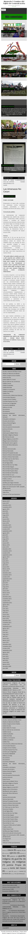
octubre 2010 (6, 648)
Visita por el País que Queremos (11, 494)
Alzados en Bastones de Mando (11, 373)
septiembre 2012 (7, 602)
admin (11, 36)
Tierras (12, 873)
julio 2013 (5, 583)
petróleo (16, 871)
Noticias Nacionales (9, 196)
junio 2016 (5, 513)
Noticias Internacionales (9, 449)
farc (5, 855)
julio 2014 (5, 559)
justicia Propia (16, 865)
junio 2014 (5, 561)
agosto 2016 (6, 509)
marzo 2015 (6, 543)
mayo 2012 (6, 610)
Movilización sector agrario (10, 443)
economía (6, 853)
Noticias (5, 447)
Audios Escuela (7, 377)
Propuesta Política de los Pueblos (12, 477)
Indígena (8, 861)
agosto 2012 (6, 604)
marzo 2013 (6, 591)
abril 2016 (5, 517)
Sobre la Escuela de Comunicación (12, 484)
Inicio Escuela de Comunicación (11, 427)
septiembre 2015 (7, 531)
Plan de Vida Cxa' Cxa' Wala (10, 465)
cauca (12, 850)
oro (6, 871)
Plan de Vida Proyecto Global (10, 469)
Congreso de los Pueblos (9, 399)
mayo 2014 (6, 563)
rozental (22, 871)
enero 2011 (6, 642)
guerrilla (20, 858)
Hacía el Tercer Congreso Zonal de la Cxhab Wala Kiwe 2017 (14, 74)
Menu (3, 9)
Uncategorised (7, 490)
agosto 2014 (6, 557)
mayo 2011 (6, 634)
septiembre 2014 (7, 555)
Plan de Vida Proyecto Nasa (10, 471)
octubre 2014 (6, 553)
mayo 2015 (6, 539)
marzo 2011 (6, 638)
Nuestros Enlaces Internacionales (12, 455)
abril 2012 (5, 612)
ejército (15, 852)
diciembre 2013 (7, 573)
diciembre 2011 (7, 620)
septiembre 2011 (7, 626)
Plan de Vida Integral (8, 467)
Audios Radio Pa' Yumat (9, 379)
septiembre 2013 (7, 579)
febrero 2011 (6, 640)
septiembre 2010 (7, 650)
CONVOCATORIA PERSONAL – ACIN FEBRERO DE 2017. (14, 58)
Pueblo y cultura (7, 479)
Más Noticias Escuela (8, 437)
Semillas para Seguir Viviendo (11, 482)
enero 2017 (6, 503)
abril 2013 (5, 589)
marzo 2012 (6, 614)
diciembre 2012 (7, 596)
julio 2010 (5, 654)
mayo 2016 (6, 515)
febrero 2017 (6, 501)
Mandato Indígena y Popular (10, 435)
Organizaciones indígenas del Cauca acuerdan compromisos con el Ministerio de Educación (14, 34)
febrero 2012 (6, 616)
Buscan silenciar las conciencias (11, 381)
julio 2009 (5, 668)
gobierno (14, 856)
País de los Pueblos (8, 461)
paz (11, 871)
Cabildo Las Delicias (8, 391)
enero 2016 (6, 523)
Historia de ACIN (7, 425)
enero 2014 (6, 571)
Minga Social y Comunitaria (10, 441)
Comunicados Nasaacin (7, 89)
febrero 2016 (6, 521)
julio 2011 (5, 630)
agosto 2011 (6, 628)
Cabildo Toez (6, 393)
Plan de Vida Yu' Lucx (8, 475)
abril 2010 (5, 660)
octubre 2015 (6, 529)
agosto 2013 (6, 581)
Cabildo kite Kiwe (7, 387)
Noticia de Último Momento (8, 31)
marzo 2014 (6, 567)
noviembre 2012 (7, 598)
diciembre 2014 (7, 549)
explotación (23, 853)
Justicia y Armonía (7, 429)
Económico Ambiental (9, 413)
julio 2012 (5, 606)
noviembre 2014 (7, 551)
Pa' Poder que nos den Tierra (11, 459)
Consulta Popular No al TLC (10, 401)
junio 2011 (5, 632)
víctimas (21, 873)
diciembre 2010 (7, 644)
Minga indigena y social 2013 (10, 439)
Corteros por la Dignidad (9, 403)
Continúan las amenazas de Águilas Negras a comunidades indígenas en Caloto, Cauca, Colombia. (14, 169)
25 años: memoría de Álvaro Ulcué (12, 371)
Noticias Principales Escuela (10, 453)
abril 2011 (5, 636)
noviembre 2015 (7, 527)
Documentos (6, 409)
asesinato (4, 850)
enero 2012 (6, 618)
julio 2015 (5, 535)
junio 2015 (5, 537)
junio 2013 (5, 585)
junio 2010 (5, 656)
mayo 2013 (6, 587)
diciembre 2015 (7, 525)
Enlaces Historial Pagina (9, 423)
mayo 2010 (6, 658)
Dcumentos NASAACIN (9, 405)
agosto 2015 (6, 533)
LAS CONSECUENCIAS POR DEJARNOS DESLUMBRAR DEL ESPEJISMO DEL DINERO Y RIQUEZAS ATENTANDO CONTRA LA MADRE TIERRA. (14, 134)
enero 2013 (6, 594)
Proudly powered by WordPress (9, 931)
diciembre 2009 (7, 666)
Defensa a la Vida (7, 407)
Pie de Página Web (8, 463)
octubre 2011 (6, 624)
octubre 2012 (6, 600)
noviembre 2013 (7, 575)
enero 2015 (6, 547)
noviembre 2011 (7, 622)
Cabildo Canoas (7, 383)
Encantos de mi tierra (8, 421)
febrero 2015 (6, 545)
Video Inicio (6, 492)
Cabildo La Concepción (9, 389)
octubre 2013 (6, 577)
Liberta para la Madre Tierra (10, 433)
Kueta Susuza (6, 431)
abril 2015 (5, 541)
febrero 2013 (6, 593)
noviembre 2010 (7, 646)
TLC (16, 873)
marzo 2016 (6, 519)
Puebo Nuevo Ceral (8, 480)
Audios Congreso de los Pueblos (11, 375)
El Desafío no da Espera (9, 419)
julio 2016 (5, 511)
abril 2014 (5, 565)
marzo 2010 (6, 662)
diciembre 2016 (7, 505)
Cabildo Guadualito (8, 385)
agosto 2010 (6, 652)
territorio (6, 874)
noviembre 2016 (7, 507)
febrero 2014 (6, 569)
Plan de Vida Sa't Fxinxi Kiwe (10, 473)
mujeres (5, 868)
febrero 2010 (6, 664)
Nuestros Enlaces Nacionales (10, 457)
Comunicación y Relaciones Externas (12, 395)
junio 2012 (5, 608)
